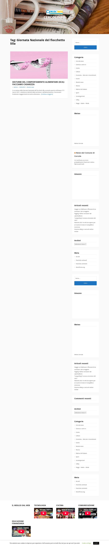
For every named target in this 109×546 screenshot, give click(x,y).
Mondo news (30, 87)
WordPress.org (80, 267)
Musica (78, 86)
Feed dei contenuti (81, 260)
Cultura (78, 71)
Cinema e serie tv (81, 64)
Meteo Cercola (78, 143)
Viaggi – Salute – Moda (82, 103)
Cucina (78, 68)
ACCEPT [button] (96, 543)
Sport (77, 93)
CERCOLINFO (54, 17)
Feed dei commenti (81, 264)
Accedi (78, 256)
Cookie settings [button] (86, 543)
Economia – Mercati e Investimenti (86, 75)
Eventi (78, 78)
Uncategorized (80, 96)
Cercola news (80, 61)
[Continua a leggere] (47, 94)
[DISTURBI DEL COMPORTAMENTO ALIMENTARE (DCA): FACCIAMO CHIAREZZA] (39, 65)
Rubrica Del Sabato (81, 89)
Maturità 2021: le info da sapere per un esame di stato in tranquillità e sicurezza (84, 225)
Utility (77, 100)
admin (15, 87)
